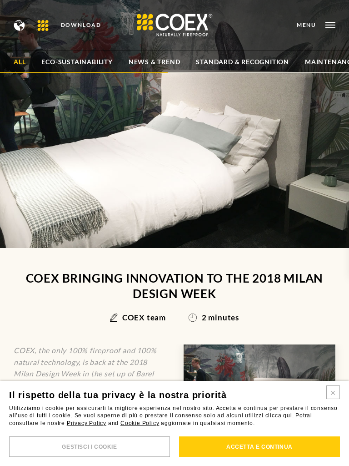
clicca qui (278, 415)
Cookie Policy (139, 423)
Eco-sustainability (76, 62)
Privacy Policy (86, 423)
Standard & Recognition (242, 62)
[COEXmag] (43, 25)
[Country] (20, 25)
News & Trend (154, 62)
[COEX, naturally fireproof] (175, 25)
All (19, 62)
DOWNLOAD (81, 25)
